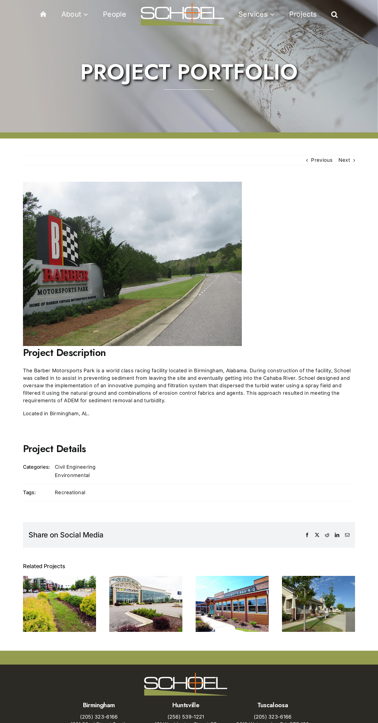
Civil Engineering (75, 467)
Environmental (72, 475)
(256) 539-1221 (185, 717)
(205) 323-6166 (99, 717)
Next (344, 160)
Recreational (70, 492)
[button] (308, 14)
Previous (322, 160)
